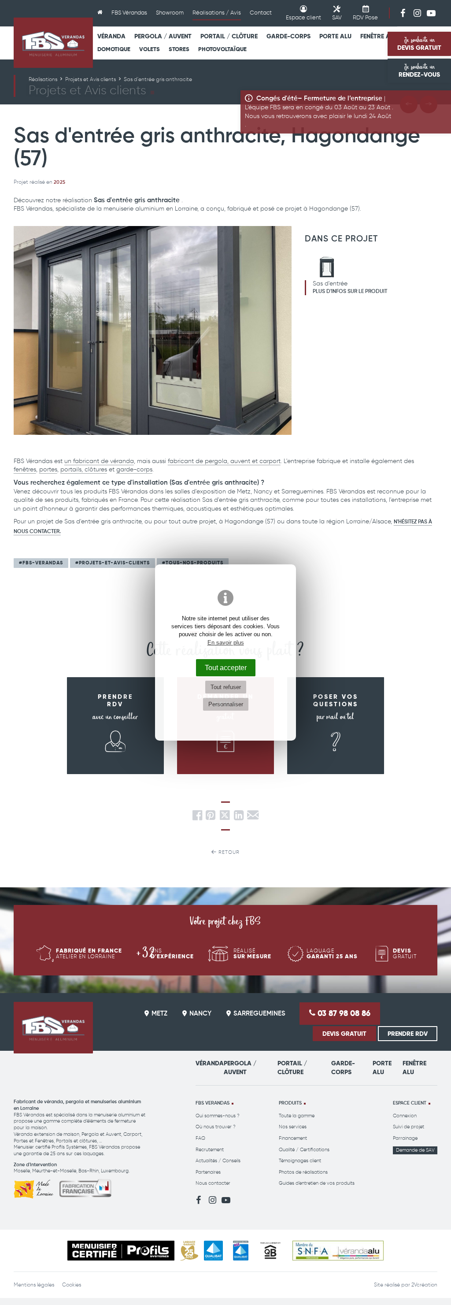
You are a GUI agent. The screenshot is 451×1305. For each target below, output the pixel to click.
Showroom (170, 12)
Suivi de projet (408, 1127)
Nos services (293, 1127)
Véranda (111, 36)
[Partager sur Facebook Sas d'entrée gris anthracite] (197, 818)
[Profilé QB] (270, 1251)
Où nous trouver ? (216, 1127)
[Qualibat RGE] (241, 1251)
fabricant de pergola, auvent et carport (224, 461)
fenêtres (25, 469)
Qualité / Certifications (304, 1150)
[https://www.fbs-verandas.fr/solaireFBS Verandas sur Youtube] (431, 12)
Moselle (22, 1171)
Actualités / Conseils (218, 1161)
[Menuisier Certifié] (120, 1251)
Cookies (71, 1285)
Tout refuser (226, 687)
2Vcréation (424, 1285)
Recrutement (210, 1150)
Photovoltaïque (222, 49)
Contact (261, 12)
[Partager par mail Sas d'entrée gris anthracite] (253, 818)
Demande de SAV (415, 1150)
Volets (149, 49)
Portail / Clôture (229, 36)
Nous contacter (213, 1183)
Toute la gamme (296, 1116)
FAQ (200, 1138)
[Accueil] (100, 13)
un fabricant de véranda (99, 461)
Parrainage (405, 1138)
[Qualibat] (213, 1251)
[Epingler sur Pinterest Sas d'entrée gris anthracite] (210, 818)
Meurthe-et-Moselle (54, 1171)
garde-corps (134, 469)
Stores (179, 49)
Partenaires (208, 1172)
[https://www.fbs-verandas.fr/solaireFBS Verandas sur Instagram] (417, 12)
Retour (228, 852)
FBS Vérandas (129, 12)
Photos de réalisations (303, 1172)
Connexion (405, 1116)
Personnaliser (225, 704)
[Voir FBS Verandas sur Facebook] (403, 12)
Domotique (113, 49)
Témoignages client (300, 1161)
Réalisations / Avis (216, 12)
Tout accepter (226, 667)
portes (48, 469)
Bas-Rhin (88, 1171)
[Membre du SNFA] (338, 1251)
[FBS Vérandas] (53, 42)
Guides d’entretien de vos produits (317, 1183)
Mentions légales (34, 1285)
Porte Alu (335, 36)
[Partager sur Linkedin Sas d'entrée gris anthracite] (239, 818)
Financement (293, 1138)
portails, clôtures (83, 469)
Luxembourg (115, 1171)
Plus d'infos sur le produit (350, 291)
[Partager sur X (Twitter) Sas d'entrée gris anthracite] (225, 818)
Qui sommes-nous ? (218, 1116)
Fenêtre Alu (378, 36)
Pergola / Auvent (163, 36)
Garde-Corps (288, 36)
